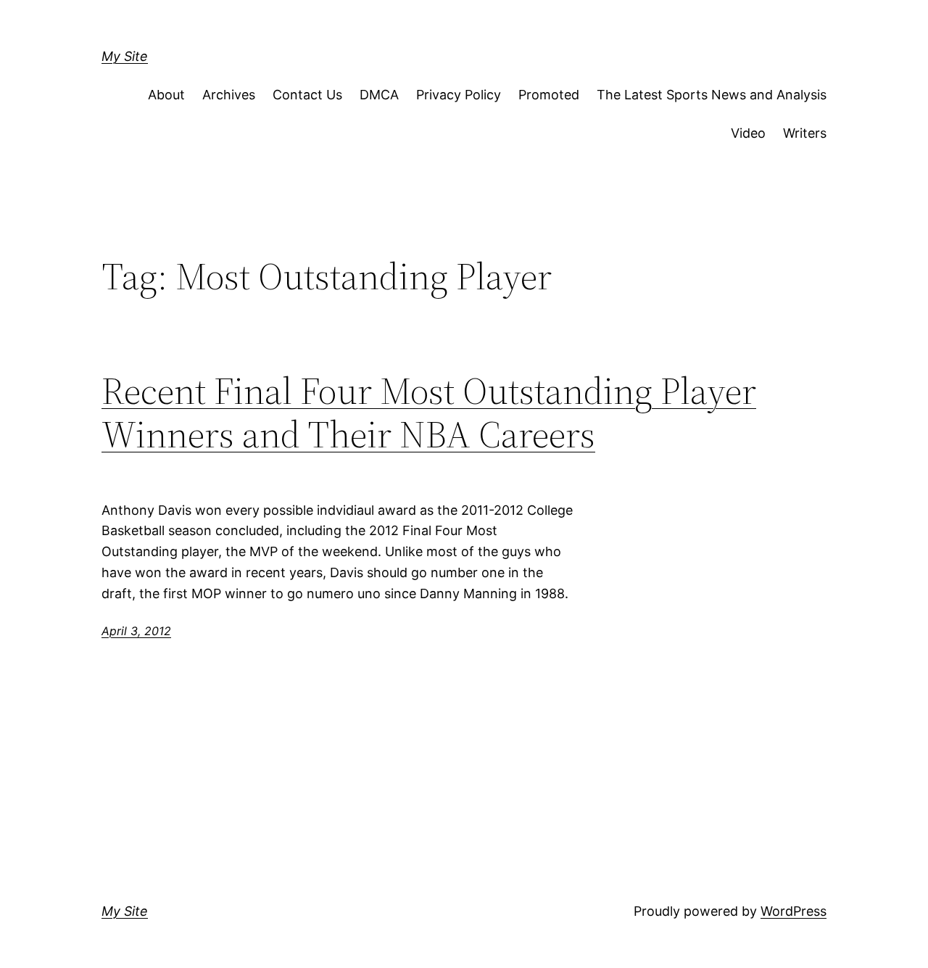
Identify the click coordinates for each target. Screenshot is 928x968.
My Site (125, 56)
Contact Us (307, 94)
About (166, 94)
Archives (228, 94)
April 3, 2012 (136, 631)
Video (748, 133)
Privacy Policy (458, 94)
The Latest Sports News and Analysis (711, 94)
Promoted (548, 94)
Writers (804, 133)
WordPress (793, 911)
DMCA (379, 94)
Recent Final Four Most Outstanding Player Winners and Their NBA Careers (429, 412)
